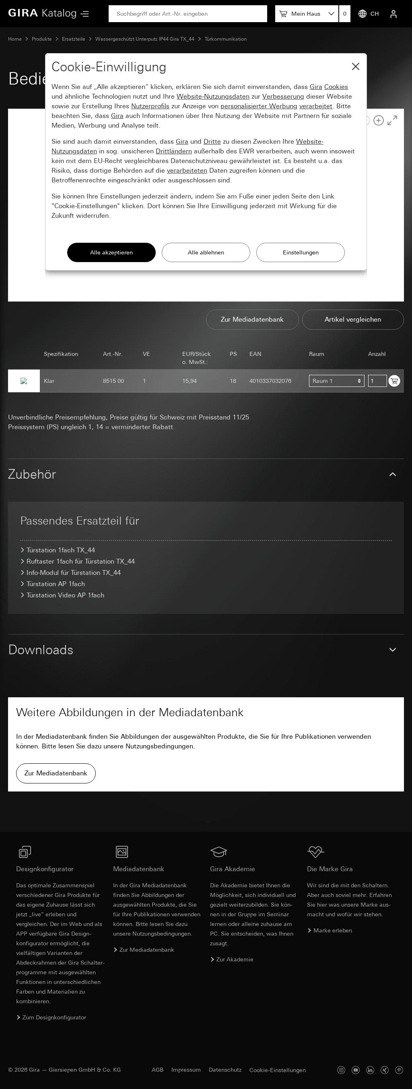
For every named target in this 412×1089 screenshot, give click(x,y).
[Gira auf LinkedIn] (370, 1070)
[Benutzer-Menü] (393, 13)
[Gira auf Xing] (384, 1070)
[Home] (42, 14)
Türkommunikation (226, 39)
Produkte (42, 39)
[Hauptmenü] (82, 14)
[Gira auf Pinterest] (399, 1070)
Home (15, 39)
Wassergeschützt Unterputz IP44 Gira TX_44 (144, 39)
